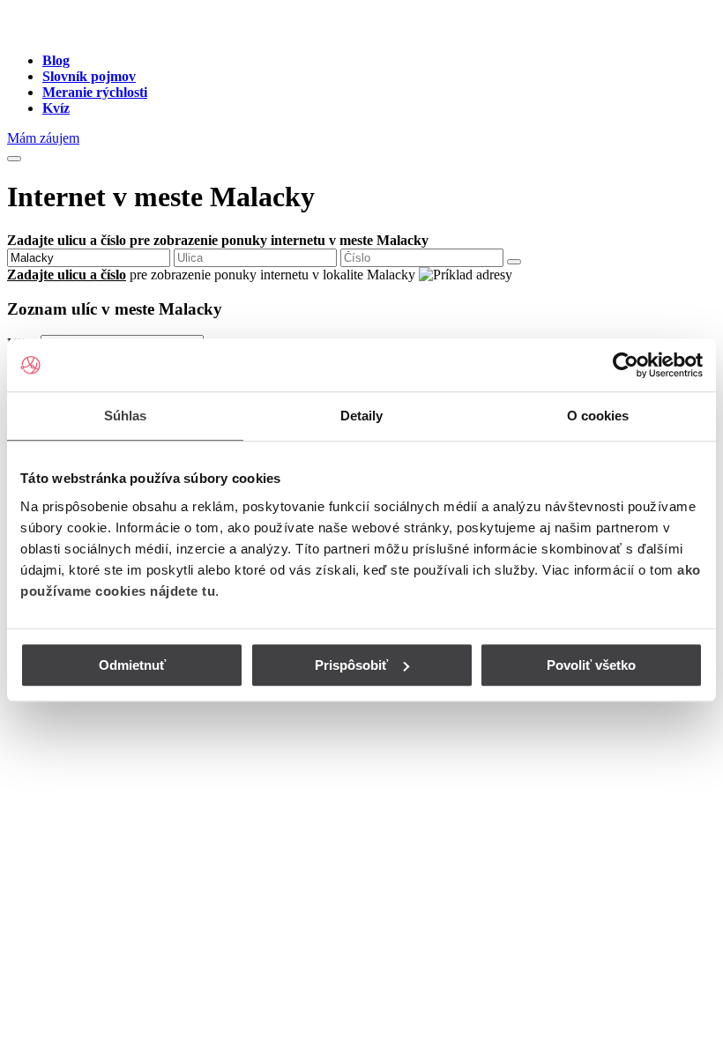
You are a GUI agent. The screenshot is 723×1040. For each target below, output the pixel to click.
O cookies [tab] (598, 415)
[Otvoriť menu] (14, 158)
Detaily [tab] (362, 415)
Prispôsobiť (351, 664)
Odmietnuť (132, 664)
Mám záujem (43, 137)
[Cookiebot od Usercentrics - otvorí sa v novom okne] (625, 365)
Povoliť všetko (591, 664)
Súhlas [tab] (125, 415)
